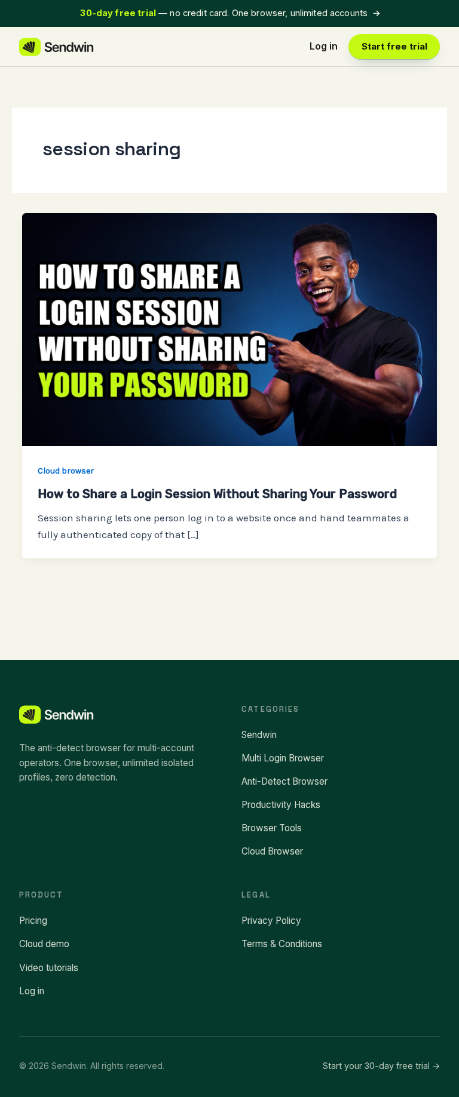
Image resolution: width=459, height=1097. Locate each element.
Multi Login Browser (282, 758)
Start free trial (394, 46)
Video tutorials (48, 967)
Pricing (33, 920)
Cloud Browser (272, 851)
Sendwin (259, 734)
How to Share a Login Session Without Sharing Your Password (217, 494)
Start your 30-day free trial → (381, 1066)
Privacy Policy (271, 920)
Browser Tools (271, 828)
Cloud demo (44, 943)
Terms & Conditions (281, 943)
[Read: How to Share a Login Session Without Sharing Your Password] (229, 328)
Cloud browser (66, 471)
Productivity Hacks (280, 804)
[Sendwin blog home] (57, 47)
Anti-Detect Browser (284, 781)
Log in (324, 46)
